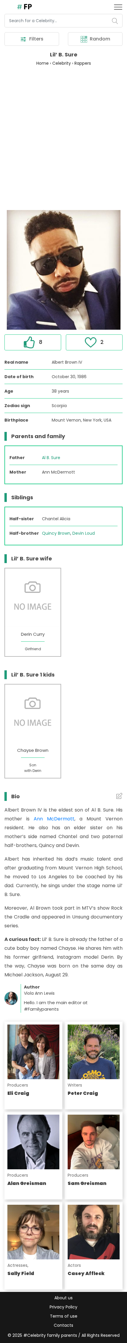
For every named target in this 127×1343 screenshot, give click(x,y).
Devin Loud (83, 533)
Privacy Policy (63, 1307)
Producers (17, 1085)
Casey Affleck (86, 1273)
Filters (35, 38)
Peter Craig (83, 1093)
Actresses (17, 1265)
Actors (74, 1265)
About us (63, 1298)
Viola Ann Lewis (39, 993)
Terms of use (63, 1316)
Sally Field (20, 1273)
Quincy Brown (56, 533)
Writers (75, 1085)
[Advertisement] (63, 137)
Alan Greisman (26, 1183)
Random (99, 38)
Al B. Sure (51, 458)
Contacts (63, 1325)
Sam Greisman (87, 1183)
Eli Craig (18, 1093)
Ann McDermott (54, 818)
